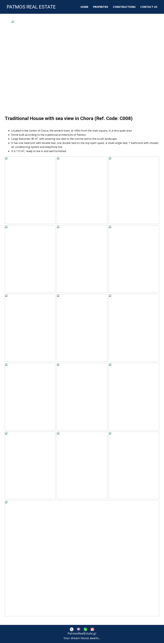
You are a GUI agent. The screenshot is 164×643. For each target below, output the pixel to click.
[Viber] (78, 629)
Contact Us (148, 7)
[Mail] (92, 629)
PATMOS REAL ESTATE (31, 7)
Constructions (124, 7)
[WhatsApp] (85, 629)
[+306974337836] (72, 629)
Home (84, 7)
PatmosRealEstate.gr (82, 633)
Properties (100, 7)
